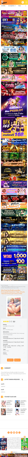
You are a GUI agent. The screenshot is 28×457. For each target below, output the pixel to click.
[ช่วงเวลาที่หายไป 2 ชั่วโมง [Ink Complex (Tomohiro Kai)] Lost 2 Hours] (17, 411)
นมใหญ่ (18, 345)
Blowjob (6, 285)
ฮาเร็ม (4, 347)
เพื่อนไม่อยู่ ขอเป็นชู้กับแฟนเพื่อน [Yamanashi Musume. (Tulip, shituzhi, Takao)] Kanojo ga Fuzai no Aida (13, 287)
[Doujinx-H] (4, 2)
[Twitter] (11, 433)
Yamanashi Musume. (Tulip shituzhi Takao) (13, 338)
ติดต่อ (19, 5)
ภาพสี (22, 345)
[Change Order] (22, 379)
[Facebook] (9, 433)
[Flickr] (17, 433)
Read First (10, 360)
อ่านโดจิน (3, 5)
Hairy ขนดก (13, 345)
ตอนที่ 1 (2, 389)
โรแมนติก (9, 347)
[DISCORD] (19, 433)
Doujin (8, 345)
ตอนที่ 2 (2, 384)
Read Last (17, 360)
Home (2, 285)
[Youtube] (14, 433)
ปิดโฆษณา (15, 452)
